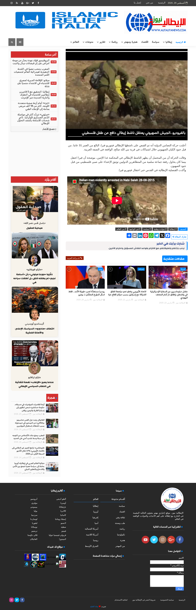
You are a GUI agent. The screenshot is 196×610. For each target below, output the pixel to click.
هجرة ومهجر (131, 42)
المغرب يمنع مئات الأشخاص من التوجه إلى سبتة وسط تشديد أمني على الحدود (28, 437)
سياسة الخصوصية (167, 600)
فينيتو (64, 531)
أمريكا (183, 269)
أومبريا (63, 503)
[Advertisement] (34, 154)
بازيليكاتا (62, 507)
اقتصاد (144, 42)
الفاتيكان (33, 539)
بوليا (35, 511)
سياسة (155, 42)
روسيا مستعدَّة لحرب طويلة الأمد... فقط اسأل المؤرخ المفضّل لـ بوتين (86, 293)
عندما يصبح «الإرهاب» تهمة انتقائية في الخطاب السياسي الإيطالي (34, 384)
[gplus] (27, 3)
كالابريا (63, 511)
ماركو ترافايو (34, 377)
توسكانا (34, 527)
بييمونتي (33, 507)
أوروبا (95, 511)
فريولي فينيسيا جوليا (57, 535)
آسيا (96, 523)
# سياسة (147, 229)
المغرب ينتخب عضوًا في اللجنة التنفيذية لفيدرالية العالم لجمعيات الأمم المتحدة (31, 71)
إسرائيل (141, 269)
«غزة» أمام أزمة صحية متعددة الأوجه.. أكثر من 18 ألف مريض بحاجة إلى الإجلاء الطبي (33, 106)
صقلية (63, 527)
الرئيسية (161, 3)
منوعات (89, 42)
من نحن (149, 3)
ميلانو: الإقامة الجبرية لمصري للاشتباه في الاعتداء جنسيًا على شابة (33, 83)
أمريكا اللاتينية (92, 534)
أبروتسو (34, 499)
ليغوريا (34, 523)
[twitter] (33, 3)
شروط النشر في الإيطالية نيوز (143, 600)
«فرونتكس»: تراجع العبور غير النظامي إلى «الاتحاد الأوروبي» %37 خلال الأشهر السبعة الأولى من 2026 (28, 450)
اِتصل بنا (137, 3)
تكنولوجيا (121, 534)
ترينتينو (34, 531)
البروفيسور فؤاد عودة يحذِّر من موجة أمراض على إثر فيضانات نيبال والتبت (30, 62)
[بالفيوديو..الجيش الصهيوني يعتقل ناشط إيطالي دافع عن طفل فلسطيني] (127, 94)
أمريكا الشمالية (91, 529)
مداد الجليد (94, 606)
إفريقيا (95, 517)
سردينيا (34, 515)
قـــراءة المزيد (73, 258)
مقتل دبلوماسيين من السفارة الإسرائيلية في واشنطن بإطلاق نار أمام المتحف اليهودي (169, 295)
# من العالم (121, 229)
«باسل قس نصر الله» (34, 223)
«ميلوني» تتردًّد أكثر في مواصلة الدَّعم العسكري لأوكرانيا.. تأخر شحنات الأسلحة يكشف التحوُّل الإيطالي (33, 119)
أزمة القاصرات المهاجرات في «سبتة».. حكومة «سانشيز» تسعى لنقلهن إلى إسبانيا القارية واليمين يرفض (29, 407)
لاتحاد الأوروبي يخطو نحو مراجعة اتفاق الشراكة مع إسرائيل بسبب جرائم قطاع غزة (127, 293)
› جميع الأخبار (49, 128)
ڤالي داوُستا (32, 535)
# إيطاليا (173, 229)
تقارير (102, 42)
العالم (76, 42)
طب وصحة (120, 523)
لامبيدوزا (62, 539)
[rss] (17, 3)
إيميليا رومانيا (60, 519)
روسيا (95, 540)
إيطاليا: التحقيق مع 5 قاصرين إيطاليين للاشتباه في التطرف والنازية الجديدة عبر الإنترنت (34, 94)
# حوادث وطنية (160, 229)
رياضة (114, 42)
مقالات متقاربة (173, 259)
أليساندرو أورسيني (34, 323)
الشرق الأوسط (91, 546)
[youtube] (22, 3)
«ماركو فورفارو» (34, 269)
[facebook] (38, 3)
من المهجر (120, 546)
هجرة (122, 540)
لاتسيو (63, 523)
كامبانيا (63, 515)
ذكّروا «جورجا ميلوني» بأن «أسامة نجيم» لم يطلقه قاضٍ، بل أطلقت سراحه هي (34, 278)
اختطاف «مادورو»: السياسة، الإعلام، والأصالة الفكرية (34, 330)
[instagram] (11, 3)
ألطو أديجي (61, 499)
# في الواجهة (134, 229)
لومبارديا (33, 519)
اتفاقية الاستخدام (121, 600)
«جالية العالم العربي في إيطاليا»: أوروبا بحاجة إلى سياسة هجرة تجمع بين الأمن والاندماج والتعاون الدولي (28, 466)
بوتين (100, 269)
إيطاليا (169, 42)
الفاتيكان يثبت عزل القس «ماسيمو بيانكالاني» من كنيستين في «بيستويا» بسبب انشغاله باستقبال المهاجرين (29, 423)
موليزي (34, 503)
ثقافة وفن (120, 517)
